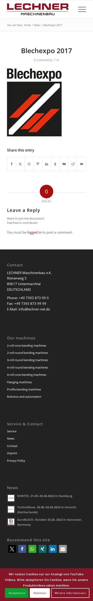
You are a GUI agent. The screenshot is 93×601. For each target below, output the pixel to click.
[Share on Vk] (64, 164)
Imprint (12, 453)
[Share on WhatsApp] (29, 164)
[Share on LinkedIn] (46, 164)
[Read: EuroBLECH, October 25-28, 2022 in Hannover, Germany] (11, 522)
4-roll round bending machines (27, 367)
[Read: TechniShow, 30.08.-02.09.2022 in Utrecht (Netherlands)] (11, 509)
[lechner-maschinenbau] (38, 9)
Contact (12, 446)
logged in (34, 232)
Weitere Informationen (70, 593)
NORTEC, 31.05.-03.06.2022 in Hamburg (44, 496)
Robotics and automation (24, 397)
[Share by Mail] (81, 164)
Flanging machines (19, 382)
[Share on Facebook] (11, 164)
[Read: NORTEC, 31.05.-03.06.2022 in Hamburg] (11, 498)
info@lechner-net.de (34, 309)
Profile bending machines (24, 389)
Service (11, 431)
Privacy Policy (16, 461)
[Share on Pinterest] (38, 164)
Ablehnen (39, 593)
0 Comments (43, 60)
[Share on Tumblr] (55, 164)
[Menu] (80, 9)
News (10, 438)
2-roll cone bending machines (26, 345)
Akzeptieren (17, 593)
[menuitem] (80, 9)
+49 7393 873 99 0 (34, 298)
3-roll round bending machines (27, 360)
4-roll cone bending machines (26, 375)
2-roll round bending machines (27, 353)
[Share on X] (20, 164)
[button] (12, 549)
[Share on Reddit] (73, 164)
